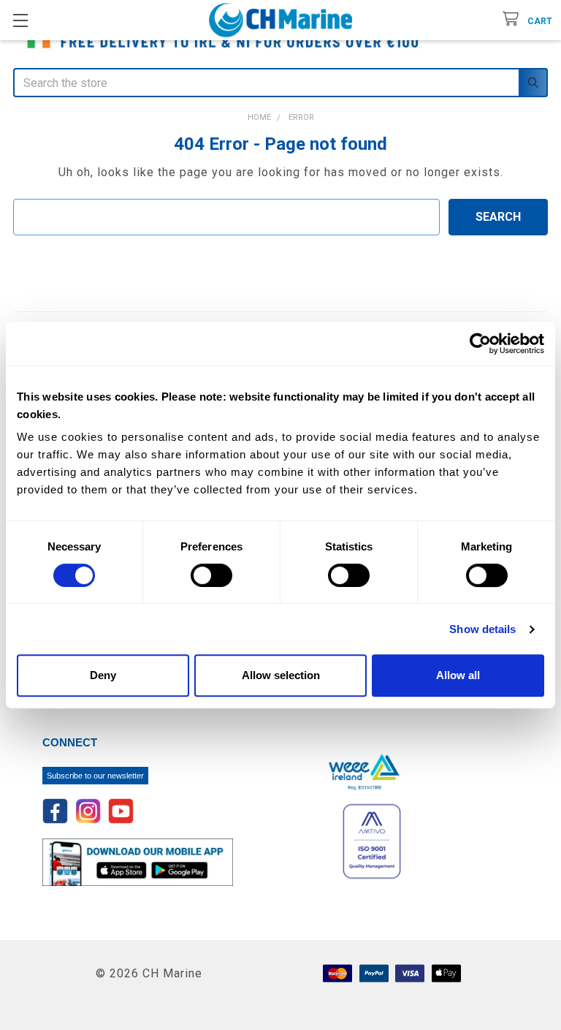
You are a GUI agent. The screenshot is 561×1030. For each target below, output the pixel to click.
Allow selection (281, 675)
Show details (482, 629)
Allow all (458, 675)
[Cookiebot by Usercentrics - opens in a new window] (480, 344)
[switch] (211, 575)
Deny (103, 675)
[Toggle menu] (20, 20)
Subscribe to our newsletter (95, 775)
